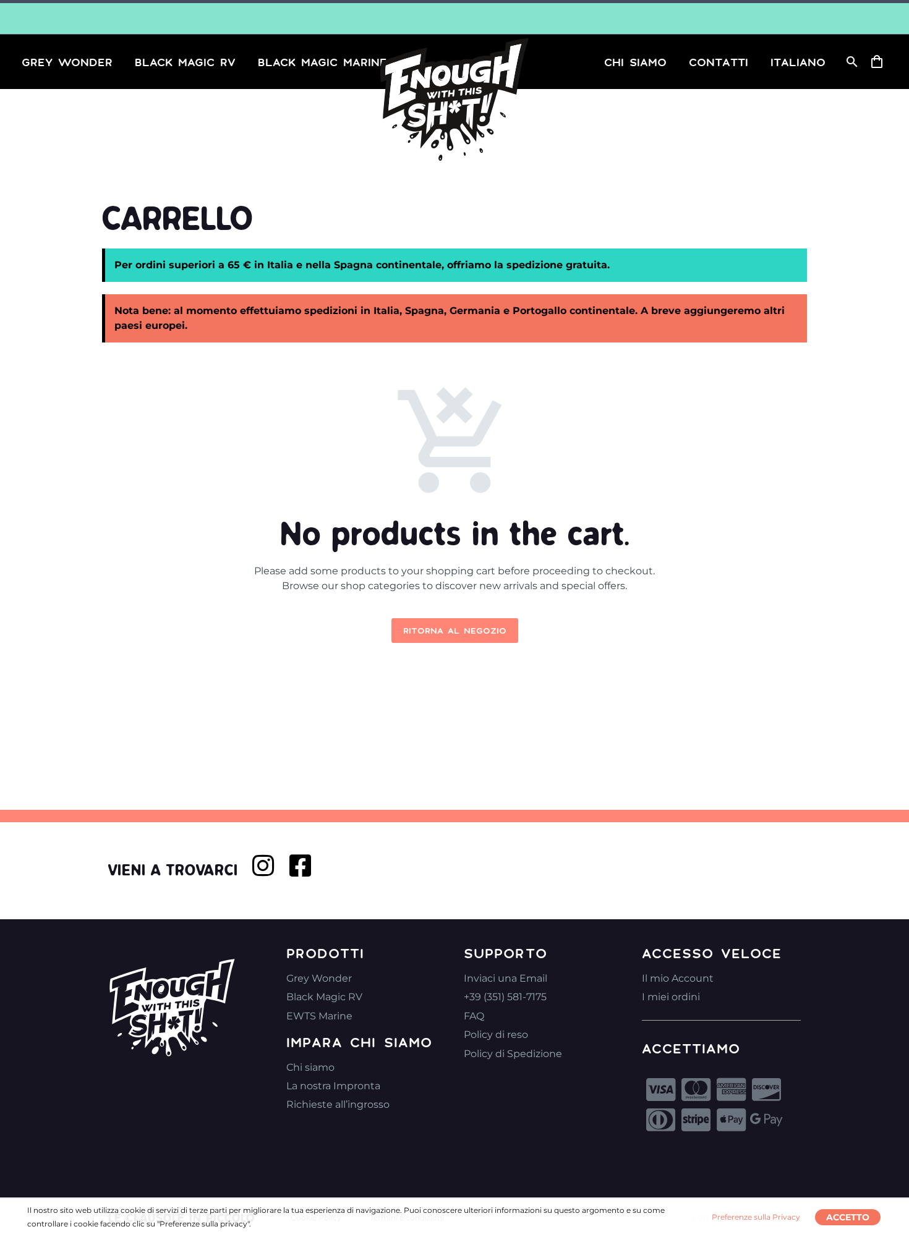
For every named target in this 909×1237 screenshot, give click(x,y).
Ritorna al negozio (454, 630)
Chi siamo (310, 1067)
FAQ (474, 1016)
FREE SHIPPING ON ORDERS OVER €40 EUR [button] (454, 18)
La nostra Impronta (333, 1086)
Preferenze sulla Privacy (756, 1217)
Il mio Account (678, 978)
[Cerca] (851, 62)
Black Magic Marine (322, 62)
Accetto (847, 1217)
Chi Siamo (635, 62)
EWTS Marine (319, 1016)
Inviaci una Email (505, 978)
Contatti (718, 62)
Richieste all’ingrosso (338, 1104)
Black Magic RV (185, 62)
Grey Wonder (67, 62)
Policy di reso (496, 1034)
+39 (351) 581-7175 (505, 997)
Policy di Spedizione (513, 1054)
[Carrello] (881, 62)
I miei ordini (671, 997)
